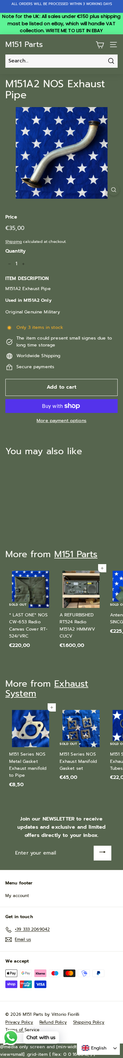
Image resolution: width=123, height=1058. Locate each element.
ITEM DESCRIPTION (27, 278)
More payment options (61, 420)
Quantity (15, 251)
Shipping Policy (88, 1022)
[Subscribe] (102, 853)
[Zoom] (114, 190)
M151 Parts (24, 44)
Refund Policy (53, 1022)
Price (11, 217)
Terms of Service (22, 1030)
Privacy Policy (19, 1022)
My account (17, 896)
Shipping (13, 241)
